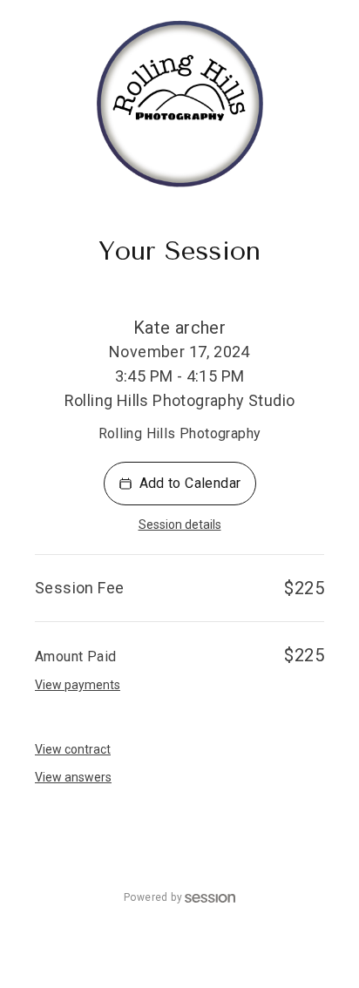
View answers (73, 777)
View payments (77, 685)
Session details (180, 524)
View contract (73, 749)
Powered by (153, 897)
